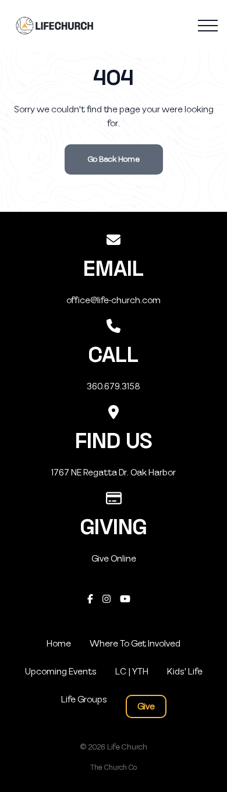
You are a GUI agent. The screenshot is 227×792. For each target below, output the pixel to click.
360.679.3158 (113, 386)
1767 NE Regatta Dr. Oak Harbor (113, 472)
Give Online (113, 558)
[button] (208, 25)
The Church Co (113, 767)
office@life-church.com (113, 300)
